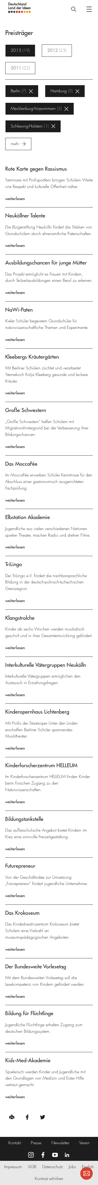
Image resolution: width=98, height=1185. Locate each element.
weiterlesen (15, 198)
